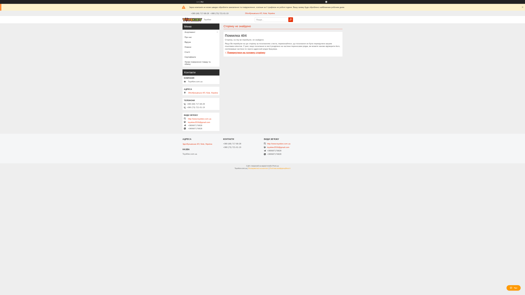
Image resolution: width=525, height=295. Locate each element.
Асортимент (190, 32)
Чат (515, 288)
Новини (188, 47)
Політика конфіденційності (280, 168)
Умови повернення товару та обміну (198, 63)
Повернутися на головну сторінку (246, 52)
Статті (187, 52)
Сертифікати (190, 57)
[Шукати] (290, 19)
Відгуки (188, 42)
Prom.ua (275, 166)
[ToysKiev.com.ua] (192, 19)
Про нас (188, 37)
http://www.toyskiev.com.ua (199, 119)
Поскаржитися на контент (258, 168)
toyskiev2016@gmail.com (199, 122)
